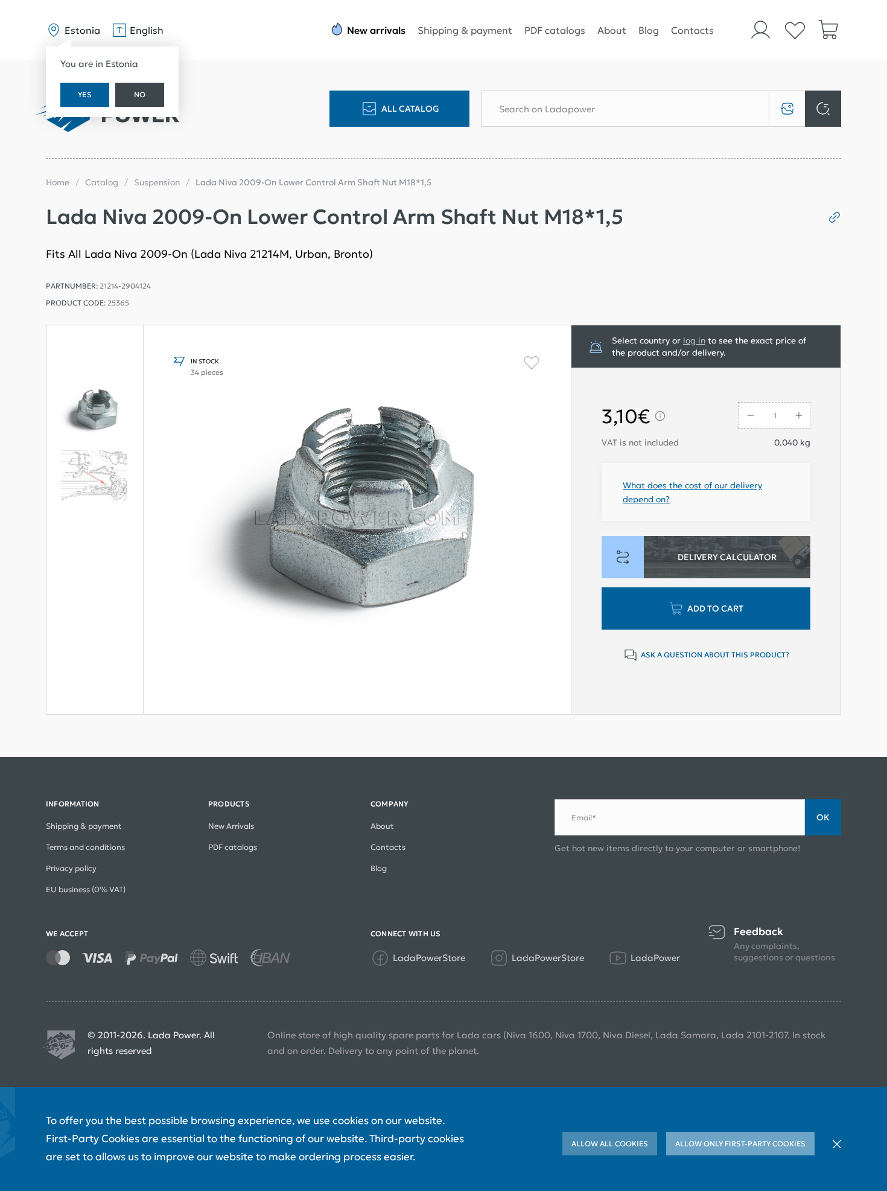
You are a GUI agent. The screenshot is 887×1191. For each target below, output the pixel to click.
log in (694, 340)
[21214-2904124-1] (94, 475)
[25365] (94, 411)
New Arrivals (231, 826)
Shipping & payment (465, 30)
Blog (648, 30)
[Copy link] (830, 217)
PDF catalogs (554, 30)
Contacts (692, 30)
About (611, 30)
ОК (823, 817)
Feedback (758, 931)
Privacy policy (71, 868)
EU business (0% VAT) (86, 889)
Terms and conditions (85, 847)
